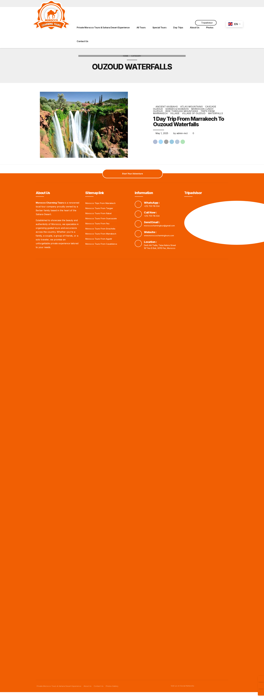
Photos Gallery (112, 686)
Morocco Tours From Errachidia (100, 228)
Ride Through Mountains (181, 111)
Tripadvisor (207, 22)
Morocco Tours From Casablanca (101, 244)
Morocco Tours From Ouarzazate (101, 218)
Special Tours (159, 27)
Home (125, 56)
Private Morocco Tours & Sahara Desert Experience (103, 27)
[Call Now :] (138, 214)
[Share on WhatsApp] (183, 142)
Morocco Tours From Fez (97, 223)
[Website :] (138, 233)
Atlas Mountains (191, 106)
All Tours (141, 27)
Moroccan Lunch (202, 109)
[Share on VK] (177, 142)
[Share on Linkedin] (172, 142)
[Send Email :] (138, 223)
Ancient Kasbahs (167, 106)
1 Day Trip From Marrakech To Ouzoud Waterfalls (188, 121)
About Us (194, 27)
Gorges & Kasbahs (177, 109)
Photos (209, 27)
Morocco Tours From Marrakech (100, 233)
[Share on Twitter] (161, 142)
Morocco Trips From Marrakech (100, 203)
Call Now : (150, 212)
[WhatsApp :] (138, 204)
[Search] (222, 13)
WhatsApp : (152, 202)
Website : (150, 232)
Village (174, 113)
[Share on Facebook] (155, 142)
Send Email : (152, 222)
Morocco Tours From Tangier (99, 208)
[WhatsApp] (261, 692)
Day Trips (178, 27)
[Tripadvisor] (261, 685)
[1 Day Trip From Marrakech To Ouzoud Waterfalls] (94, 125)
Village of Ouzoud (193, 113)
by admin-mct (180, 133)
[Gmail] (261, 679)
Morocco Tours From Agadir (98, 238)
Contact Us (82, 41)
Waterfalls (215, 113)
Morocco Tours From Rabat (98, 213)
